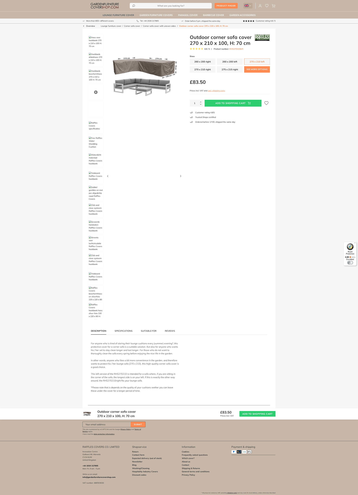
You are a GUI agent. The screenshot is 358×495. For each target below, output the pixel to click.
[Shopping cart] (273, 6)
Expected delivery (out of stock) (147, 458)
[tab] (123, 331)
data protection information (104, 434)
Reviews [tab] (170, 330)
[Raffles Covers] (262, 40)
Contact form (138, 455)
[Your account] (260, 6)
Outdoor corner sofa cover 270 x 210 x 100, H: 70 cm (203, 26)
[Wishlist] (267, 6)
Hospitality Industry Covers (145, 471)
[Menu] (355, 243)
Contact (185, 465)
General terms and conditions (195, 471)
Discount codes (139, 475)
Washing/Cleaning (140, 468)
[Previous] (108, 176)
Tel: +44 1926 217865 (149, 21)
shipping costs (232, 493)
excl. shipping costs (216, 90)
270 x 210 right (202, 69)
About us (186, 461)
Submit (138, 424)
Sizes (192, 56)
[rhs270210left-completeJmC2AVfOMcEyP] (144, 76)
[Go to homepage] (105, 6)
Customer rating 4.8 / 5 (265, 21)
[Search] (134, 5)
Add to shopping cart (230, 103)
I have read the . (99, 434)
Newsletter (137, 461)
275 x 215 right (230, 69)
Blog (134, 465)
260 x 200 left (229, 61)
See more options (257, 69)
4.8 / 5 (207, 49)
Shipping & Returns (191, 468)
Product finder (226, 5)
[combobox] (171, 6)
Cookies (185, 451)
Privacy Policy (126, 429)
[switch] (350, 262)
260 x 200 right (202, 61)
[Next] (181, 176)
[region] (133, 176)
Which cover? (188, 458)
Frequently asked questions (195, 455)
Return (135, 451)
